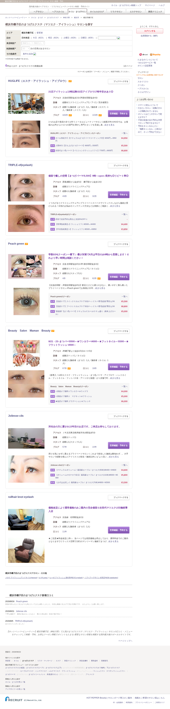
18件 (94, 368)
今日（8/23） (39, 38)
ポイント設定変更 (145, 66)
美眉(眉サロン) (52, 674)
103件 (95, 115)
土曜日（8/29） (70, 38)
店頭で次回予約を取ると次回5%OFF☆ (71, 219)
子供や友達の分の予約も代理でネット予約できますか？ (150, 121)
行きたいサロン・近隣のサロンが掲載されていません (150, 109)
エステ (58, 661)
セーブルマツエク (27, 671)
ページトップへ (125, 641)
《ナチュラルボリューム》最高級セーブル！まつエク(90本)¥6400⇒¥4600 (85, 470)
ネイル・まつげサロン (77, 11)
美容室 (7, 661)
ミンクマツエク (41, 671)
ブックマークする (121, 81)
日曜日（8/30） (88, 38)
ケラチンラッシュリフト (116, 671)
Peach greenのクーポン (60, 296)
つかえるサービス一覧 (147, 63)
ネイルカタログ (97, 11)
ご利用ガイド (160, 702)
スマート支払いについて (148, 105)
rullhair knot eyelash (21, 497)
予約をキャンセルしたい (148, 126)
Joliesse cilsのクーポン (60, 465)
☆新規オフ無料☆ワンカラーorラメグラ (71, 391)
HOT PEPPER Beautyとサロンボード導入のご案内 (109, 698)
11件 (64, 531)
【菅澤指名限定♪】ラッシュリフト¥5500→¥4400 (75, 224)
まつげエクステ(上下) (53, 668)
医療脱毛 (104, 661)
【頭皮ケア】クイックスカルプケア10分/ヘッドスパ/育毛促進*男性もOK (85, 301)
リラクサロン (116, 11)
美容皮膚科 (83, 661)
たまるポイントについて (148, 60)
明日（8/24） (54, 38)
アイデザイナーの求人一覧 (15, 689)
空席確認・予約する (119, 113)
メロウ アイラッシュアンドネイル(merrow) (21, 577)
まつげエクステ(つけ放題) (15, 668)
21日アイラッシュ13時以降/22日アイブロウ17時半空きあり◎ (80, 91)
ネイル (16, 661)
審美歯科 (94, 661)
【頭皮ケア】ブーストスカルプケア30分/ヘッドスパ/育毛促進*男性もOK (85, 306)
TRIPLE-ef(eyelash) (20, 165)
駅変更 (40, 33)
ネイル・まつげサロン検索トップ (126, 5)
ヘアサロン (39, 11)
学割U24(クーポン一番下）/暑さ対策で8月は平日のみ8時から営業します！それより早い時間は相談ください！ (88, 256)
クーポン (141, 85)
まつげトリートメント (37, 674)
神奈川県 (66, 17)
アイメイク (90, 674)
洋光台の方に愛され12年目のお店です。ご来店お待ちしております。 (84, 426)
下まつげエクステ (113, 668)
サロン (140, 78)
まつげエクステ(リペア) (35, 668)
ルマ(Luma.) (43, 577)
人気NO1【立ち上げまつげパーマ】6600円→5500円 (76, 145)
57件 (64, 447)
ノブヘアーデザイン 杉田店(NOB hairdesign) (101, 577)
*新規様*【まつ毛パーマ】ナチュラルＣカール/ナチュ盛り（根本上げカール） (85, 312)
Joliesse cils (16, 415)
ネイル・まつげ (37, 17)
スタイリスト (143, 81)
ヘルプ (162, 5)
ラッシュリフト (99, 671)
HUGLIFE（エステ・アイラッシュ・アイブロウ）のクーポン (75, 133)
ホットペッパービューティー (16, 17)
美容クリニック (155, 11)
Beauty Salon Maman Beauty (29, 330)
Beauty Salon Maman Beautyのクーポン (69, 386)
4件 (64, 278)
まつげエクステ (53, 17)
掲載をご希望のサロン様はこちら (150, 698)
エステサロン (136, 11)
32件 (94, 196)
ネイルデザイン (144, 92)
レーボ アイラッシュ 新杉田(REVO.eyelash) (66, 577)
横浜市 (76, 17)
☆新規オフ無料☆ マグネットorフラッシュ (73, 396)
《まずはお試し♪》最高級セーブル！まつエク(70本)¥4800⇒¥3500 (82, 482)
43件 (64, 196)
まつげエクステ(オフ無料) (95, 668)
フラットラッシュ (68, 671)
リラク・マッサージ (44, 661)
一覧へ (125, 133)
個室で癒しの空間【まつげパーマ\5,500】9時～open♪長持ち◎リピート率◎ (88, 175)
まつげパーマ (10, 674)
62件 (94, 278)
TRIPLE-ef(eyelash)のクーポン (63, 214)
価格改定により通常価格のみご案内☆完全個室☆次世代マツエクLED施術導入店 (88, 509)
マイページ (150, 5)
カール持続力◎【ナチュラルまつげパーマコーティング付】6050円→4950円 (85, 139)
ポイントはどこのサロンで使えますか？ (150, 115)
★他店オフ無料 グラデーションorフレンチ (72, 401)
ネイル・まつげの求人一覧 (15, 682)
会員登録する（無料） (150, 36)
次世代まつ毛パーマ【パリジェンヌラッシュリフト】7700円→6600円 (84, 150)
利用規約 (129, 702)
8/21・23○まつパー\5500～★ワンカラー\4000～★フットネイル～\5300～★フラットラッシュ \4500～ (88, 343)
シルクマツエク (54, 671)
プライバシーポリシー (143, 702)
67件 (64, 368)
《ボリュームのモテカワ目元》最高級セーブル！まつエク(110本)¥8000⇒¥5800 (86, 476)
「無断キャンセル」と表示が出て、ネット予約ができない (150, 130)
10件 (94, 447)
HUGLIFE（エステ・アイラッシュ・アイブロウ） (38, 80)
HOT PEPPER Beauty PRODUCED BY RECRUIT (15, 8)
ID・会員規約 (118, 702)
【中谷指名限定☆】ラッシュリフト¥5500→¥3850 (75, 229)
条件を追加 (28, 54)
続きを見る (110, 125)
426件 (65, 115)
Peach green (16, 243)
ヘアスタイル (58, 11)
